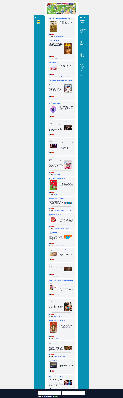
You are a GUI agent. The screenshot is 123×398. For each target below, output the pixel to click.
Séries (59, 58)
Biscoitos (55, 210)
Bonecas (55, 76)
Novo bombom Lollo (53, 232)
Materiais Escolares (83, 52)
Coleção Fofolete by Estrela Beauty (56, 157)
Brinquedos (56, 36)
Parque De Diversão (83, 63)
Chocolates (56, 228)
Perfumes (81, 64)
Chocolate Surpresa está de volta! (56, 264)
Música (81, 58)
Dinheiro (81, 41)
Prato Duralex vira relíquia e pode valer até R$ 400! (59, 18)
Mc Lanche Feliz (69, 76)
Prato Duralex (82, 66)
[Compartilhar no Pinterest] (53, 34)
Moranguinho (60, 228)
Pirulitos (81, 65)
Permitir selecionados (48, 396)
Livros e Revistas (57, 316)
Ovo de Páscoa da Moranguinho (55, 214)
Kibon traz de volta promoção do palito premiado (59, 249)
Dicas (81, 40)
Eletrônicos (81, 43)
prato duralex (60, 36)
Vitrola (81, 75)
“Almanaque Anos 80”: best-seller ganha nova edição (60, 299)
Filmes (81, 46)
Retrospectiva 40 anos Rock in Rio (56, 376)
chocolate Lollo (61, 245)
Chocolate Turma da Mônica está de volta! (58, 320)
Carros (81, 34)
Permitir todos (55, 396)
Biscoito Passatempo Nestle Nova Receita (83, 29)
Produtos (81, 67)
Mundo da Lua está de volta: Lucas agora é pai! (58, 121)
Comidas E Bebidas (83, 38)
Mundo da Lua (63, 135)
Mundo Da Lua (82, 57)
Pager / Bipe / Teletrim (53, 360)
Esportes (81, 44)
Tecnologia (81, 73)
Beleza (81, 27)
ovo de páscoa (66, 228)
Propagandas (82, 69)
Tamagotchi (60, 117)
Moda (81, 55)
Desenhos (81, 39)
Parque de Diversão (57, 356)
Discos (81, 42)
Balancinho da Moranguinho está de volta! (58, 178)
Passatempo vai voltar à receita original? (57, 198)
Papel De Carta (82, 62)
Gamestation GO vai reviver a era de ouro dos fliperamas (61, 139)
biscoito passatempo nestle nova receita (64, 210)
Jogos (81, 49)
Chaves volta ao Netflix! (54, 40)
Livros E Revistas (82, 50)
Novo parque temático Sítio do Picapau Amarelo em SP (60, 342)
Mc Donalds (63, 76)
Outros (58, 174)
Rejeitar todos (40, 396)
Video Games (82, 74)
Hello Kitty (59, 76)
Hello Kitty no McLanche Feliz (55, 62)
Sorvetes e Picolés (57, 260)
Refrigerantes (82, 70)
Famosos (81, 45)
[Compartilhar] (50, 34)
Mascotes (81, 51)
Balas (80, 26)
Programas (56, 58)
